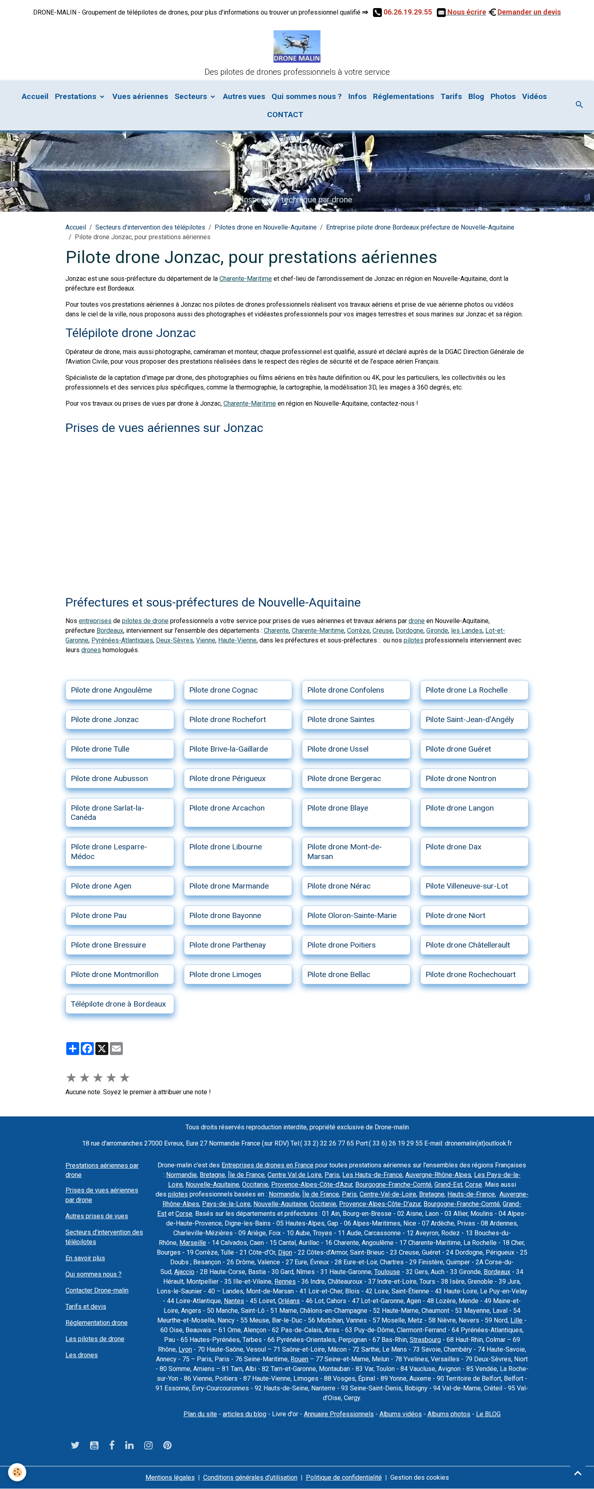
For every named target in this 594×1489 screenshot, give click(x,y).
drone (417, 621)
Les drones (81, 1355)
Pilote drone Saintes (341, 719)
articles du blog (244, 1414)
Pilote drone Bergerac (344, 778)
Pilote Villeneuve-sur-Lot (466, 886)
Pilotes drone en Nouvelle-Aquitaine (266, 227)
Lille (516, 1320)
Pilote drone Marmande (229, 886)
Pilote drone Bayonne (225, 915)
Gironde (437, 630)
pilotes (413, 640)
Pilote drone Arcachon (227, 808)
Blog (476, 96)
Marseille (192, 1243)
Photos (503, 96)
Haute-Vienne (237, 640)
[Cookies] (17, 1472)
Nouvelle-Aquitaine (212, 1184)
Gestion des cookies (419, 1477)
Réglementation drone (96, 1323)
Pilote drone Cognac (223, 690)
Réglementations (403, 96)
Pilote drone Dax (453, 846)
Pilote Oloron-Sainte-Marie (351, 915)
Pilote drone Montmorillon (114, 974)
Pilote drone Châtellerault (467, 945)
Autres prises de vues (96, 1216)
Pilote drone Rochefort (227, 719)
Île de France (246, 1175)
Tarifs (451, 96)
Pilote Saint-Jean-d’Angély (469, 719)
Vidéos (534, 96)
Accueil (35, 96)
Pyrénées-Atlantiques (122, 640)
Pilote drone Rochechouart (470, 974)
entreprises (95, 621)
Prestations (76, 96)
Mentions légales (170, 1477)
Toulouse (387, 1272)
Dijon (285, 1252)
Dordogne (409, 630)
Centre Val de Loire (295, 1175)
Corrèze (358, 630)
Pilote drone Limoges (225, 974)
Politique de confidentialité (344, 1477)
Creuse (383, 630)
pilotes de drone (145, 621)
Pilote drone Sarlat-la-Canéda (107, 812)
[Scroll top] (578, 1473)
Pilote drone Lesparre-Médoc (109, 851)
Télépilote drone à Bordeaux (118, 1004)
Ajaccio (184, 1272)
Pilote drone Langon (459, 808)
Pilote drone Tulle (100, 749)
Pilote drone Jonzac (105, 719)
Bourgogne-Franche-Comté (393, 1184)
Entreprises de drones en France (267, 1165)
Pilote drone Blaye (337, 808)
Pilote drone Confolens (345, 690)
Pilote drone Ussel (338, 749)
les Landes (466, 630)
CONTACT (284, 114)
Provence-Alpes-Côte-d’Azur (311, 1184)
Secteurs (192, 96)
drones (91, 650)
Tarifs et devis (85, 1306)
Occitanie (255, 1184)
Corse (473, 1184)
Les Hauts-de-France (372, 1175)
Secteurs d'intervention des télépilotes (150, 227)
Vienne (205, 640)
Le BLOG (488, 1414)
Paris (331, 1175)
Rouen (299, 1359)
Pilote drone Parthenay (227, 945)
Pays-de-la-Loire (226, 1204)
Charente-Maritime (245, 278)
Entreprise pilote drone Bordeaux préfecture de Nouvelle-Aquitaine (420, 227)
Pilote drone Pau (98, 915)
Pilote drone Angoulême (111, 690)
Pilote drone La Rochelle (466, 690)
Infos (357, 96)
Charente (276, 630)
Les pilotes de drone (94, 1339)
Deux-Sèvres (174, 640)
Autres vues (244, 96)
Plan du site (200, 1414)
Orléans (289, 1301)
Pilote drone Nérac (339, 886)
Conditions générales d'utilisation (250, 1477)
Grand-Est (448, 1184)
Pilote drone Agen (101, 886)
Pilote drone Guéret (458, 749)
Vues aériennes (140, 96)
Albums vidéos (400, 1414)
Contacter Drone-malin (96, 1290)
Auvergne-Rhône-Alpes (438, 1175)
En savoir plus (85, 1258)
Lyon (185, 1349)
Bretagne (212, 1175)
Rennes (285, 1281)
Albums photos (449, 1414)
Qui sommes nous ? (307, 96)
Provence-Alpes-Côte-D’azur (380, 1204)
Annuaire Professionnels (339, 1414)
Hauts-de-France (471, 1194)
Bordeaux (110, 630)
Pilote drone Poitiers (341, 945)
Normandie (181, 1175)
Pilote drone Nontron (460, 778)
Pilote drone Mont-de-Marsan (344, 851)
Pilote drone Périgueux (227, 778)
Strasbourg (425, 1340)
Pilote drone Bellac (338, 974)
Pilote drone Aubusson (109, 778)
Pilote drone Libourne (225, 846)
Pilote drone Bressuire (108, 945)
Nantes (234, 1301)
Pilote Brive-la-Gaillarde (228, 749)
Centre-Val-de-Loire (388, 1194)
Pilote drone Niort (455, 915)
